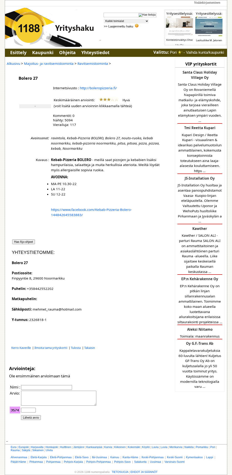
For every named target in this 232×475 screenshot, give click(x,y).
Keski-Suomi (175, 457)
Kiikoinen (120, 447)
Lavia (155, 447)
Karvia (108, 447)
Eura (14, 447)
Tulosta (76, 348)
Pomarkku (202, 447)
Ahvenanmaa (19, 457)
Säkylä (26, 450)
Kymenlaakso (194, 457)
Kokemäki (134, 447)
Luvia (164, 447)
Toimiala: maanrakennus (200, 332)
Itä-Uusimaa (99, 457)
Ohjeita (67, 52)
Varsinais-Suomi (174, 461)
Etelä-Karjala (39, 457)
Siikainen (38, 450)
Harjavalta (37, 447)
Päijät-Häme (18, 461)
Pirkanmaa (36, 461)
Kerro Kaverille (21, 348)
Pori (212, 447)
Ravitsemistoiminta (92, 63)
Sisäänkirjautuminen (207, 2)
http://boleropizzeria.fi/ (98, 88)
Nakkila (189, 447)
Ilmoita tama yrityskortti (51, 348)
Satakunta (140, 461)
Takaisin (89, 348)
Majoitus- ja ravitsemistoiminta (49, 63)
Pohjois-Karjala (73, 461)
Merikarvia (175, 447)
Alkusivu (13, 63)
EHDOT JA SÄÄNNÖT (143, 472)
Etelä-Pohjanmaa (61, 457)
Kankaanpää (94, 447)
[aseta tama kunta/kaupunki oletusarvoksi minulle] (180, 52)
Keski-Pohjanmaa (153, 457)
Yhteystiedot (95, 52)
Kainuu (114, 457)
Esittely (18, 52)
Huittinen (65, 447)
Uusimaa (155, 461)
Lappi (209, 457)
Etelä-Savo (82, 457)
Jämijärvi (78, 447)
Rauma (15, 450)
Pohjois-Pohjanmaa (98, 461)
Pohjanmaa (53, 461)
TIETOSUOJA (120, 472)
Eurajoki (24, 447)
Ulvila (49, 450)
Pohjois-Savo (122, 461)
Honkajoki (52, 447)
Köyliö (146, 447)
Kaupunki (42, 52)
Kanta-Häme (130, 457)
